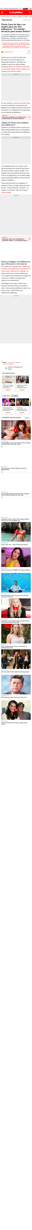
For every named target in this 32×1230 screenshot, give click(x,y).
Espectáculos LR (8, 52)
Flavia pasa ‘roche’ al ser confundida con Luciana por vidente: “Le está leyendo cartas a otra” (14, 239)
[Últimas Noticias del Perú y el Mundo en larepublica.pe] (16, 12)
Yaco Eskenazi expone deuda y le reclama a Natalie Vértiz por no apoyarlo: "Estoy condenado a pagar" (16, 47)
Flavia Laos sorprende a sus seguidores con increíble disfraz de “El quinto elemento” (14, 117)
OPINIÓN (14, 16)
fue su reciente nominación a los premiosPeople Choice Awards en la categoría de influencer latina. (15, 69)
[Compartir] (28, 51)
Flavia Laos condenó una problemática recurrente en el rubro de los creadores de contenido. (16, 268)
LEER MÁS (8, 390)
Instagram (17, 362)
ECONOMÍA (19, 16)
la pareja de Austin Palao (21, 103)
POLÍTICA (8, 16)
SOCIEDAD (25, 16)
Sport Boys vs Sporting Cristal (11, 8)
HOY (1, 8)
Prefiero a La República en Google (15, 368)
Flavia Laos (11, 362)
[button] (2, 12)
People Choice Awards (8, 364)
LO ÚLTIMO (3, 16)
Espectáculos (7, 20)
